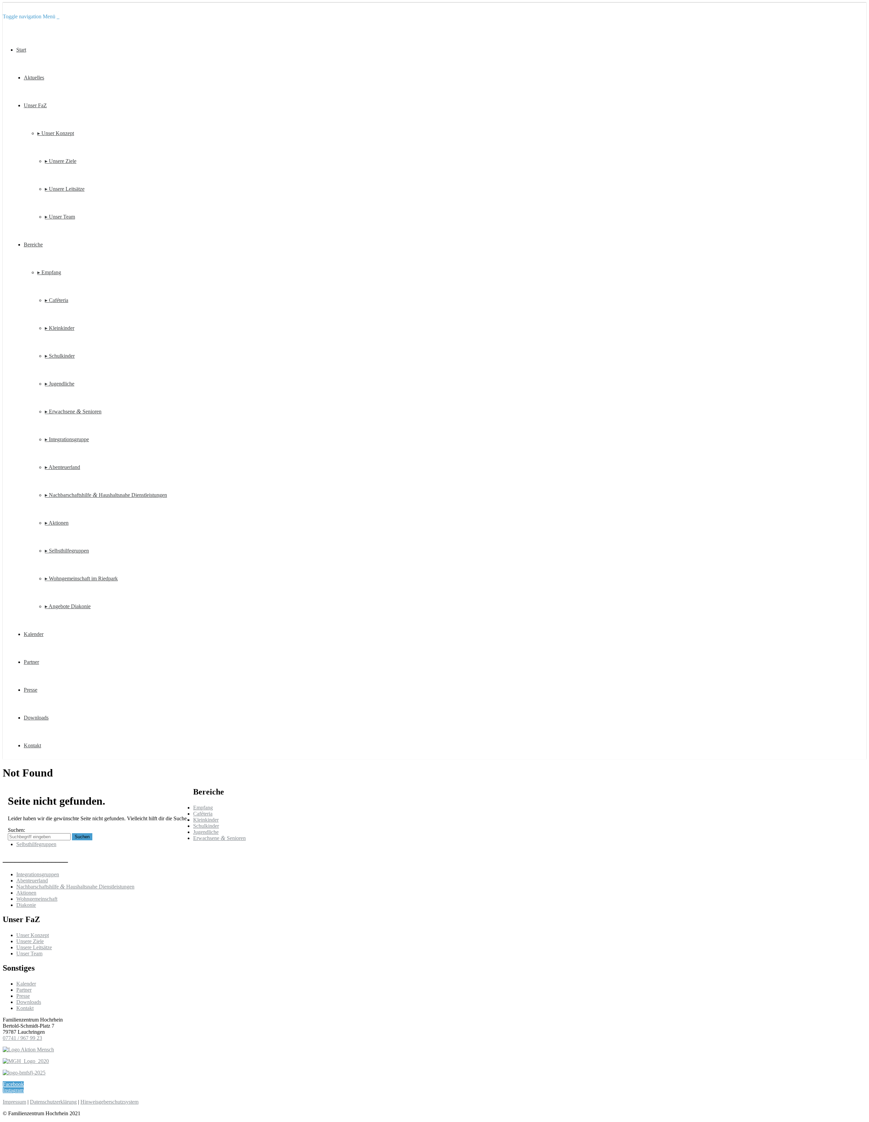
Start (21, 50)
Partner (31, 662)
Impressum (14, 1102)
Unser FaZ (35, 105)
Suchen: (16, 830)
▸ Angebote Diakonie (68, 606)
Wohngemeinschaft (36, 899)
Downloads (36, 718)
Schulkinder (206, 826)
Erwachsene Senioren (219, 838)
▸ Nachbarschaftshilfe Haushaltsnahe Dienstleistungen (106, 495)
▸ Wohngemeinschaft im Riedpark (81, 578)
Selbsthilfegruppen (36, 844)
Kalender (33, 634)
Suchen (82, 836)
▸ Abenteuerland (62, 467)
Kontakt (32, 745)
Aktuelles (34, 77)
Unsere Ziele (30, 941)
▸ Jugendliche (59, 384)
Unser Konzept (32, 935)
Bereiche (33, 244)
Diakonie (26, 905)
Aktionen (26, 893)
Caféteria (202, 814)
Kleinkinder (206, 820)
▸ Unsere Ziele (60, 161)
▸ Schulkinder (60, 356)
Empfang (203, 807)
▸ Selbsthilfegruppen (67, 551)
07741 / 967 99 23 (22, 1038)
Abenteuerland (32, 880)
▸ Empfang (49, 272)
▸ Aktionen (57, 523)
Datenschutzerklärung (53, 1102)
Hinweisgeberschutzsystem (109, 1102)
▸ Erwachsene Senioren (73, 411)
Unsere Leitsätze (34, 947)
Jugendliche (206, 832)
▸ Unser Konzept (55, 133)
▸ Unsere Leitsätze (65, 189)
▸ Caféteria (56, 300)
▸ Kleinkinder (59, 328)
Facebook (13, 1084)
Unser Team (29, 953)
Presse (30, 690)
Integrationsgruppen (37, 874)
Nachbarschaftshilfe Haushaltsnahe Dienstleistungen (75, 887)
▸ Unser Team (60, 217)
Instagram (13, 1090)
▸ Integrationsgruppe (67, 439)
